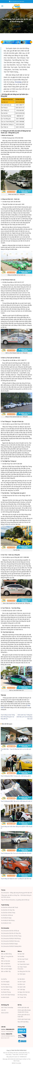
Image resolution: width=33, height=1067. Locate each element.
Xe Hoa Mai (21, 956)
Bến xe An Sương (6, 966)
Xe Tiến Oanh (21, 974)
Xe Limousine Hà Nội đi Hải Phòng (11, 938)
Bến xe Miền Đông (6, 954)
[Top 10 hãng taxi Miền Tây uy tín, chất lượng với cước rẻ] (16, 789)
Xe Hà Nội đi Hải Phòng (7, 920)
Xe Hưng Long (5, 984)
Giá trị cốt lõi (4, 1012)
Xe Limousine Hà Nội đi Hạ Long (10, 941)
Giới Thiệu (7, 1007)
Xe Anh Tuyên (22, 981)
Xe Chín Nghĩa (5, 981)
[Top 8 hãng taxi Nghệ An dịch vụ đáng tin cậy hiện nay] (16, 867)
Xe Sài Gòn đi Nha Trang (8, 912)
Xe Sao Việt (21, 954)
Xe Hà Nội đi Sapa (6, 918)
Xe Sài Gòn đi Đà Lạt (7, 915)
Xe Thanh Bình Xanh (23, 964)
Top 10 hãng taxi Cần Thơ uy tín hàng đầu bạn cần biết (16, 853)
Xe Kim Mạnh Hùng (6, 987)
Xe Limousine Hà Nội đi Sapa (9, 943)
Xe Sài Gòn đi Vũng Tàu (8, 910)
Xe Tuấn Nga (21, 989)
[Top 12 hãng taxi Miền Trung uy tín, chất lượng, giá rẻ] (16, 764)
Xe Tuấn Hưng (5, 989)
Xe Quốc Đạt (21, 961)
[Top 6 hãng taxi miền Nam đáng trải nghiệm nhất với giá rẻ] (16, 814)
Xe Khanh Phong (6, 992)
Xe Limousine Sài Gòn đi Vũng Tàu (11, 933)
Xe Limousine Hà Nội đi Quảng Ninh (11, 946)
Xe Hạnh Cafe (21, 987)
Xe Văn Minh (21, 979)
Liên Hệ (3, 1010)
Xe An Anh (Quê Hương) (8, 994)
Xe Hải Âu (4, 979)
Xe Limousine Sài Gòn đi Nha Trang (11, 936)
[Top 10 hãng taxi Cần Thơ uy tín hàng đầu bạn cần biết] (16, 841)
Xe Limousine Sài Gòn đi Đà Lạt (10, 930)
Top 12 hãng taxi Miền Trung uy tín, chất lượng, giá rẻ (16, 776)
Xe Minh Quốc (5, 997)
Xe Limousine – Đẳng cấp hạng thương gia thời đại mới (16, 892)
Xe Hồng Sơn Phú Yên (24, 971)
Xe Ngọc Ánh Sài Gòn (24, 992)
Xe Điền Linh (21, 984)
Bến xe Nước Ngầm (6, 969)
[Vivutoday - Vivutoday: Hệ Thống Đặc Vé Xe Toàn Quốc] (16, 7)
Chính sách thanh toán (24, 1019)
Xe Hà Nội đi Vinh (6, 923)
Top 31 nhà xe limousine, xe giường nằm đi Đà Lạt (15, 900)
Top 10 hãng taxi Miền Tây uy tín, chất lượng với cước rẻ (16, 801)
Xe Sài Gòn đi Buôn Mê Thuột (9, 907)
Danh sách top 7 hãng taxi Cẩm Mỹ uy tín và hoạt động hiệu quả (24, 716)
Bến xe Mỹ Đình (5, 963)
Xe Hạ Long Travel (23, 959)
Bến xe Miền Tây (6, 971)
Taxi (16, 17)
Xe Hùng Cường (22, 994)
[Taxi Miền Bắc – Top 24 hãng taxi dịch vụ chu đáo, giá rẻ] (16, 737)
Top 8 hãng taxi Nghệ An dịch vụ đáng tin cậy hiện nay (16, 878)
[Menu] (2, 6)
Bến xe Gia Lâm (5, 961)
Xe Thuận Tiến (22, 997)
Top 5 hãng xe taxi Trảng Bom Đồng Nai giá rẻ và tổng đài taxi (8, 716)
